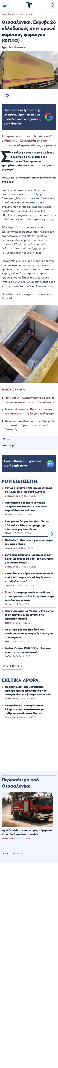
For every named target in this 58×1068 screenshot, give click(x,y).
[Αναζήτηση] (52, 5)
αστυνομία (49, 178)
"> (22, 117)
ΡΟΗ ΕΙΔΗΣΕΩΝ (19, 481)
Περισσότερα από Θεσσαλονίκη (20, 783)
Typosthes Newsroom (14, 47)
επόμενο (52, 534)
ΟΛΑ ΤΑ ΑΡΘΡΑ (11, 666)
